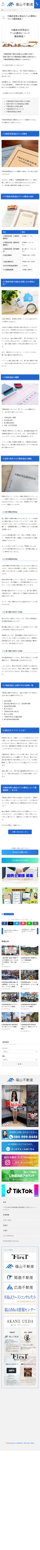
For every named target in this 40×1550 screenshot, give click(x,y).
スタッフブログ (8, 914)
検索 (20, 1064)
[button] (4, 923)
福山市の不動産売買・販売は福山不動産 (22, 1443)
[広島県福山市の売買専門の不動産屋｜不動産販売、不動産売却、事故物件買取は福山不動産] (20, 4)
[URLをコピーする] (35, 923)
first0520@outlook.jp (10, 1241)
